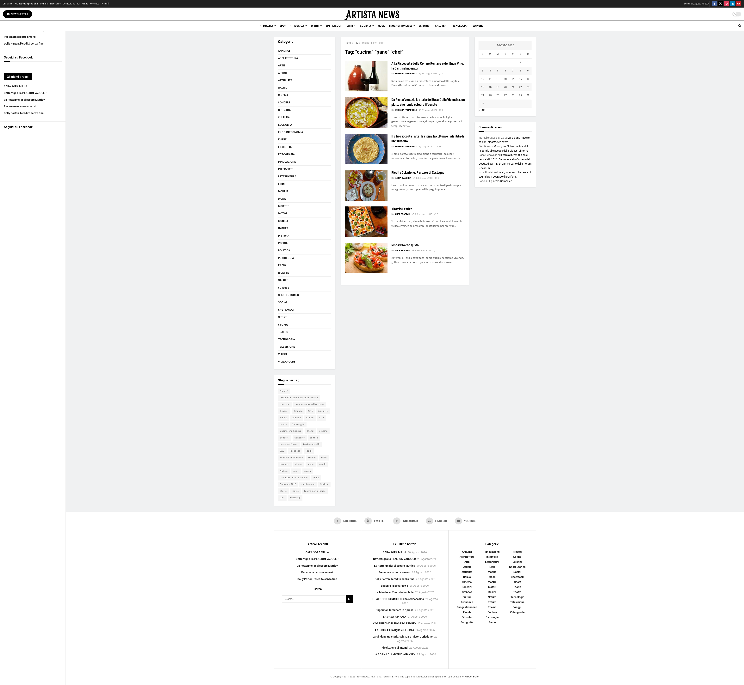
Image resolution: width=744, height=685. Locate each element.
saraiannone (308, 484)
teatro (295, 491)
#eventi (284, 411)
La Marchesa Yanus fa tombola (394, 592)
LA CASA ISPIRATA (394, 616)
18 (490, 87)
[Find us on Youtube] (738, 4)
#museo (298, 411)
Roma (316, 477)
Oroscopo (94, 3)
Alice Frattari (402, 214)
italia (324, 457)
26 (497, 95)
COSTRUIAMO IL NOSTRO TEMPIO (394, 623)
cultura (314, 438)
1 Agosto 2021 (428, 146)
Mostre (283, 206)
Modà (310, 464)
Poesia (283, 243)
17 (482, 87)
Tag (356, 42)
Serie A (324, 484)
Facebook (295, 451)
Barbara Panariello (406, 73)
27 (505, 95)
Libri (281, 184)
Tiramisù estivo (401, 209)
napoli (322, 464)
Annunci (478, 26)
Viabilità (105, 3)
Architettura (288, 58)
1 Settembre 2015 (423, 250)
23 (528, 87)
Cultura (365, 26)
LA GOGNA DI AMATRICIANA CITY (394, 654)
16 (528, 78)
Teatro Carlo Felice (315, 491)
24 (482, 95)
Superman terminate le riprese (394, 610)
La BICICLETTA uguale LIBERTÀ (394, 630)
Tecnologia (459, 26)
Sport (284, 26)
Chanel (310, 431)
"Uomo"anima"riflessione (309, 404)
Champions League (290, 431)
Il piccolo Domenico (500, 181)
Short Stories (288, 295)
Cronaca (284, 110)
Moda (381, 26)
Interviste (285, 169)
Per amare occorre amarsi (20, 36)
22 (520, 87)
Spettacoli (333, 26)
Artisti (283, 73)
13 (505, 78)
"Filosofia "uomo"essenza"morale (299, 397)
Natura (283, 228)
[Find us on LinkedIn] (732, 4)
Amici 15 (323, 411)
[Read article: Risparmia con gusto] (366, 258)
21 (513, 87)
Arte (350, 26)
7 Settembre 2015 (423, 214)
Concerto (299, 438)
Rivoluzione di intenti (394, 647)
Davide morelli (311, 444)
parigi (307, 471)
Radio (282, 265)
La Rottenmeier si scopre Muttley (24, 99)
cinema (323, 431)
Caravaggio (298, 424)
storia (283, 491)
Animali (296, 417)
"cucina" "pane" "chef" (372, 42)
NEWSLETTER (19, 14)
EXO (282, 451)
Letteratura (287, 176)
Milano (298, 464)
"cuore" (284, 391)
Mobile (283, 191)
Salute (439, 26)
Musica (299, 26)
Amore (283, 417)
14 (513, 78)
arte (321, 417)
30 (528, 95)
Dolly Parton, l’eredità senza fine (24, 43)
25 (490, 95)
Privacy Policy (472, 676)
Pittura (283, 235)
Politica (284, 250)
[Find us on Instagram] (726, 4)
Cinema (283, 95)
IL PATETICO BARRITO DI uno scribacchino (398, 599)
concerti (284, 438)
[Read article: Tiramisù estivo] (366, 221)
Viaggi (282, 354)
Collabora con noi (71, 3)
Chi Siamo (7, 3)
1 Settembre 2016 (424, 178)
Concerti (284, 102)
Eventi (315, 26)
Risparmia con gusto (404, 245)
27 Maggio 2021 (429, 73)
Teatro (283, 331)
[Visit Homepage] (372, 14)
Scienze (423, 26)
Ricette (283, 272)
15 (520, 78)
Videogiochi (286, 361)
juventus (285, 464)
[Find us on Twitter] (720, 4)
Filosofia (285, 147)
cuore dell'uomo (289, 444)
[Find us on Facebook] (714, 4)
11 (490, 78)
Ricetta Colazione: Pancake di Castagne (417, 172)
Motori (283, 213)
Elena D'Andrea (403, 178)
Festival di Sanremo (291, 457)
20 (505, 87)
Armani (310, 417)
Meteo (85, 3)
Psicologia (286, 258)
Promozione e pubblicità (26, 3)
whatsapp (295, 497)
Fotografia (286, 154)
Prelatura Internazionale (294, 477)
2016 (310, 411)
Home (348, 42)
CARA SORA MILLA (15, 86)
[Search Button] (739, 26)
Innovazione (287, 161)
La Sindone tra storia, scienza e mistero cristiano (403, 636)
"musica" (285, 404)
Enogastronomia (400, 26)
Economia (285, 124)
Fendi (309, 451)
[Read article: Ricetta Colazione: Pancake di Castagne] (366, 185)
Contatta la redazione (50, 3)
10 (482, 78)
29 (520, 95)
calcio (283, 424)
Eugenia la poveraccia (394, 585)
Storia (283, 324)
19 (497, 87)
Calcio (283, 87)
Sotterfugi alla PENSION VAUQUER (25, 93)
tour (282, 497)
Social (283, 302)
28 (513, 95)
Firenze (312, 457)
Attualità (266, 26)
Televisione (286, 346)
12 (497, 78)
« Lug (482, 109)
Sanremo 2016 (288, 484)
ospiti (296, 471)
